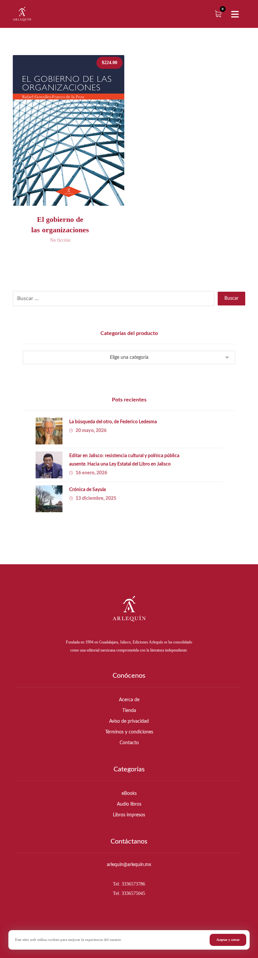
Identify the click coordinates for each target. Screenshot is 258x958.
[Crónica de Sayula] (49, 498)
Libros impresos (129, 815)
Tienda (129, 710)
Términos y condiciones (129, 732)
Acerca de (129, 700)
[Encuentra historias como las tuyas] (22, 14)
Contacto (129, 742)
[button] (235, 14)
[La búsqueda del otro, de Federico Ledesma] (49, 431)
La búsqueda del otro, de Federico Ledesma (113, 422)
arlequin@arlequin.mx (129, 864)
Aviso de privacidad (129, 721)
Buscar (231, 298)
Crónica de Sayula (87, 489)
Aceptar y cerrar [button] (228, 940)
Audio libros (129, 804)
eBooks (129, 793)
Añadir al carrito (74, 207)
